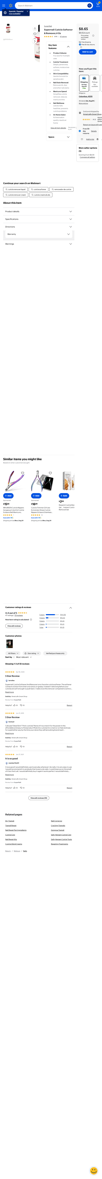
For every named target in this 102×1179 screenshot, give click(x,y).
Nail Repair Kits (11, 839)
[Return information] (80, 47)
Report (69, 705)
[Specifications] (70, 219)
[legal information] (93, 36)
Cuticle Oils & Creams (13, 844)
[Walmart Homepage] (10, 5)
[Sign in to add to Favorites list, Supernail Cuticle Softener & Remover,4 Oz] (35, 34)
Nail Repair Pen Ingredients (15, 830)
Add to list (90, 139)
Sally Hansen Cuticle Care (61, 835)
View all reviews (14, 626)
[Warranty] (68, 234)
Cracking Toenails (58, 825)
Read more (9, 692)
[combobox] (54, 5)
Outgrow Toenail (57, 830)
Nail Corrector (56, 821)
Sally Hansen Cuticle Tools (61, 839)
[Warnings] (70, 244)
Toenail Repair (10, 825)
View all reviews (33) (39, 798)
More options (83, 103)
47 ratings (63, 36)
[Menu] (4, 5)
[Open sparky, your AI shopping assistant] (94, 1171)
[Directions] (70, 227)
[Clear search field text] (86, 5)
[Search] (89, 5)
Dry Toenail (9, 821)
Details (94, 131)
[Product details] (70, 211)
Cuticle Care (10, 835)
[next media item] (34, 41)
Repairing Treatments (59, 844)
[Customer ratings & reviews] (70, 607)
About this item (12, 202)
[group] (55, 36)
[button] (31, 43)
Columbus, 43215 (85, 96)
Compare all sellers (87, 157)
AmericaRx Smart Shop (92, 114)
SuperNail (48, 26)
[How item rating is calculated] (31, 620)
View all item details (58, 128)
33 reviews (19, 615)
